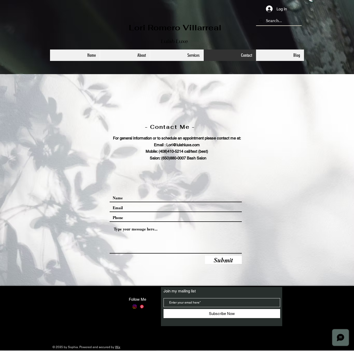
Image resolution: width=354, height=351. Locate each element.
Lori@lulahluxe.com (183, 145)
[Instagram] (134, 306)
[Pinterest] (141, 306)
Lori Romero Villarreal (175, 28)
